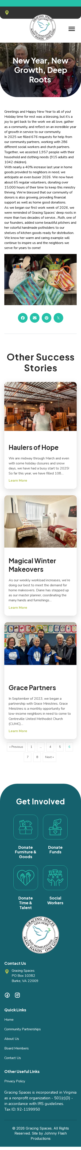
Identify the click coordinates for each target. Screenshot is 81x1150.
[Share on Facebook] (23, 318)
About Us (11, 1038)
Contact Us (12, 1058)
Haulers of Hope (34, 447)
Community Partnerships (22, 1029)
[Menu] (72, 29)
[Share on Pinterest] (46, 318)
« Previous (16, 747)
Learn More (18, 480)
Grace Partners (32, 687)
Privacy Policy (14, 1081)
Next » (49, 757)
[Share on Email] (35, 318)
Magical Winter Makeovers (32, 565)
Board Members (16, 1048)
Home (9, 1019)
